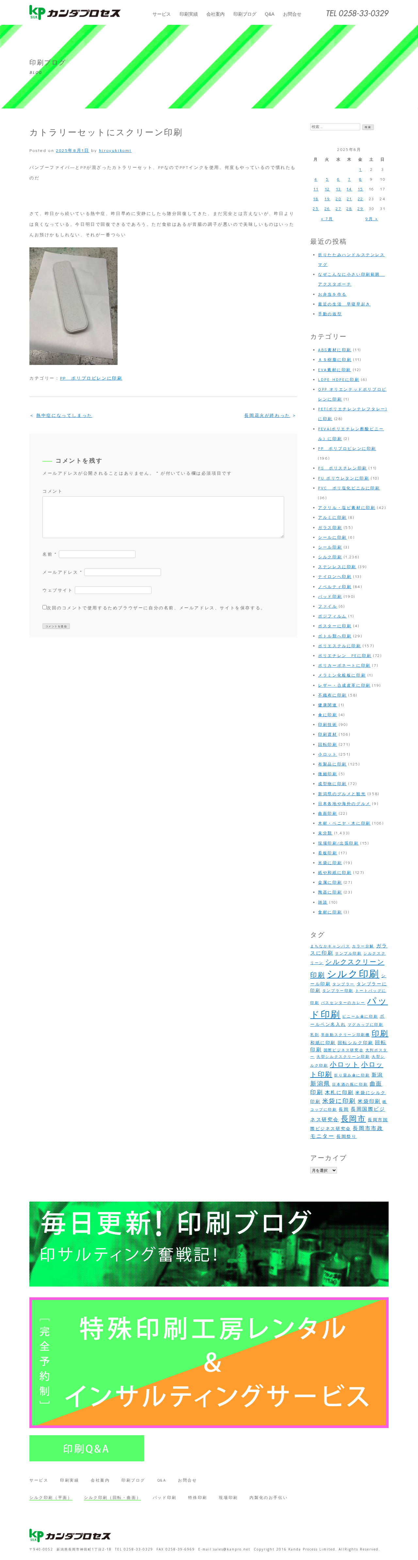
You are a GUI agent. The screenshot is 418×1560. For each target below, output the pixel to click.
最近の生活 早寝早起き (344, 303)
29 (360, 208)
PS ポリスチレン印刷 (342, 467)
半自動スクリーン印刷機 (345, 1034)
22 (360, 198)
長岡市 (353, 1118)
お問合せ (292, 14)
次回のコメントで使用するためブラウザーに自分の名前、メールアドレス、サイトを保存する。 (156, 607)
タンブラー (343, 984)
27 (338, 208)
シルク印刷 (330, 556)
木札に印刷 (339, 1092)
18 (315, 198)
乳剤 (314, 1034)
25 (316, 208)
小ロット (327, 754)
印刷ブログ (244, 14)
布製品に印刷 (332, 763)
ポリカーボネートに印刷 (344, 665)
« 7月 (327, 218)
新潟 (377, 1075)
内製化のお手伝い (268, 1497)
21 (349, 198)
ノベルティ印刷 (334, 586)
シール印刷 (330, 547)
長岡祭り (346, 1136)
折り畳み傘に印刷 (352, 1075)
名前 (49, 554)
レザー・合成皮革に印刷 (344, 685)
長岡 (344, 1109)
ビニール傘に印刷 (360, 1016)
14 (349, 188)
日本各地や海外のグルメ (344, 803)
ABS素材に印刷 (334, 349)
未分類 (325, 832)
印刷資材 (327, 734)
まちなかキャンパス (330, 946)
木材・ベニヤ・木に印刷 (344, 823)
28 (349, 208)
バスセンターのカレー (343, 1002)
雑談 (323, 902)
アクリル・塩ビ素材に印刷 (346, 507)
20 (338, 198)
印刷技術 (327, 724)
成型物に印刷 (332, 783)
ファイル (327, 606)
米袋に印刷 (330, 862)
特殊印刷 (197, 1497)
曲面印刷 (327, 813)
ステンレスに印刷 (337, 566)
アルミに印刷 (332, 517)
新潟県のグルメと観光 (342, 793)
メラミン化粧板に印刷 (342, 675)
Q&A (269, 14)
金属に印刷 (330, 882)
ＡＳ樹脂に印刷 (334, 359)
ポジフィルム (332, 615)
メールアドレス (62, 572)
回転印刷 (327, 744)
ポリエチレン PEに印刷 (344, 655)
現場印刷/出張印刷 (338, 843)
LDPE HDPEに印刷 (338, 379)
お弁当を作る (332, 294)
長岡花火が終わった (267, 415)
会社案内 (215, 14)
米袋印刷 (369, 1101)
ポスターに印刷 (334, 625)
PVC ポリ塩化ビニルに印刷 (349, 487)
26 (327, 208)
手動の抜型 (330, 313)
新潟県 (320, 1083)
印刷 (380, 1033)
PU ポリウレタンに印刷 (343, 478)
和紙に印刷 (323, 1042)
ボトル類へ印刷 (334, 635)
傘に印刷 (327, 714)
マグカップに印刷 (365, 1024)
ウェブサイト (57, 590)
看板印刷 (327, 852)
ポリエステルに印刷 (339, 645)
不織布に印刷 (332, 695)
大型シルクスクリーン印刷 (343, 1056)
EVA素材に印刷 (334, 369)
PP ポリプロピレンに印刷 (91, 378)
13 (338, 188)
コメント (52, 491)
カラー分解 (363, 946)
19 (327, 198)
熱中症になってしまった (64, 415)
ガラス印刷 (330, 527)
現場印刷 (228, 1497)
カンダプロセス (75, 12)
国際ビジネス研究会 (343, 1050)
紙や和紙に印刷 (334, 872)
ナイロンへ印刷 (334, 576)
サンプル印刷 (348, 953)
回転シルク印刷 (355, 1042)
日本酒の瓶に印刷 (350, 1084)
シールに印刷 (332, 537)
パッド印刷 (330, 596)
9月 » (371, 218)
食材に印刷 (330, 911)
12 (327, 188)
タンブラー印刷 (337, 990)
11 (316, 188)
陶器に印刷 (330, 892)
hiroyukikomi (115, 150)
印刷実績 (189, 14)
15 (360, 188)
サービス (162, 14)
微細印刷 (327, 773)
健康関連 (327, 704)
